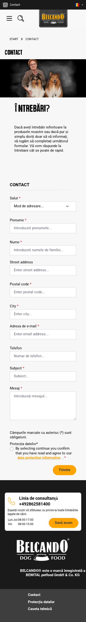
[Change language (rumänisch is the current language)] (79, 5)
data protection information (38, 458)
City (14, 306)
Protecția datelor (41, 602)
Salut (15, 198)
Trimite (64, 470)
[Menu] (9, 18)
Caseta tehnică (40, 609)
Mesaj (16, 388)
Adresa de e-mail (24, 326)
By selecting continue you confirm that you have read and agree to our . (44, 453)
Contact (34, 595)
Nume (16, 242)
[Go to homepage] (53, 18)
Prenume (18, 220)
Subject (17, 368)
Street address (21, 262)
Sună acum (63, 523)
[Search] (20, 18)
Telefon (16, 348)
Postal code (20, 284)
